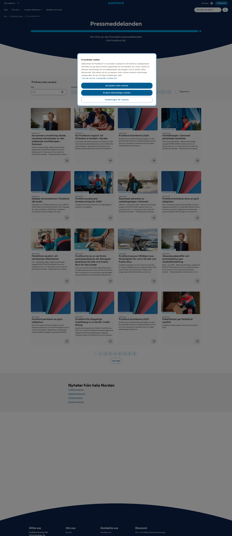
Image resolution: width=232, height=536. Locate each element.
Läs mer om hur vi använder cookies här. (99, 78)
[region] (117, 80)
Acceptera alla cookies (116, 85)
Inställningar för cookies (117, 100)
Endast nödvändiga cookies (116, 93)
